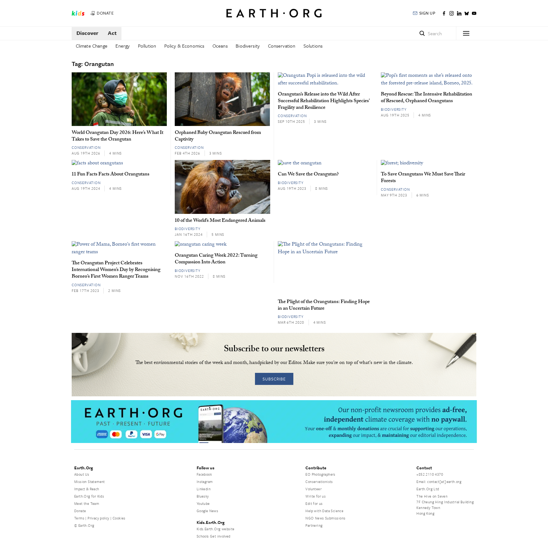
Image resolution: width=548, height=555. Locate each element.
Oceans (220, 45)
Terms (79, 518)
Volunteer (313, 489)
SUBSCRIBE (274, 379)
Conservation (282, 45)
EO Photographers (320, 474)
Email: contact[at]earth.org (438, 481)
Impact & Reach (86, 489)
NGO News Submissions (325, 518)
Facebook (204, 474)
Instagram (205, 481)
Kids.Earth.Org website (216, 529)
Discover (87, 33)
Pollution (147, 45)
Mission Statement (89, 481)
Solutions (313, 45)
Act (112, 33)
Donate (80, 510)
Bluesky (203, 496)
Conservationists (319, 481)
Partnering (314, 525)
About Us (81, 474)
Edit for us (314, 503)
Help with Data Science (324, 510)
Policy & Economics (184, 45)
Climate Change (92, 45)
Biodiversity (248, 45)
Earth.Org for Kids (89, 496)
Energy (122, 45)
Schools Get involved (214, 536)
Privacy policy (98, 518)
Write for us (315, 496)
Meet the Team (86, 503)
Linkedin (204, 489)
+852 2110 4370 (429, 474)
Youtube (203, 503)
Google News (207, 510)
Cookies (119, 518)
